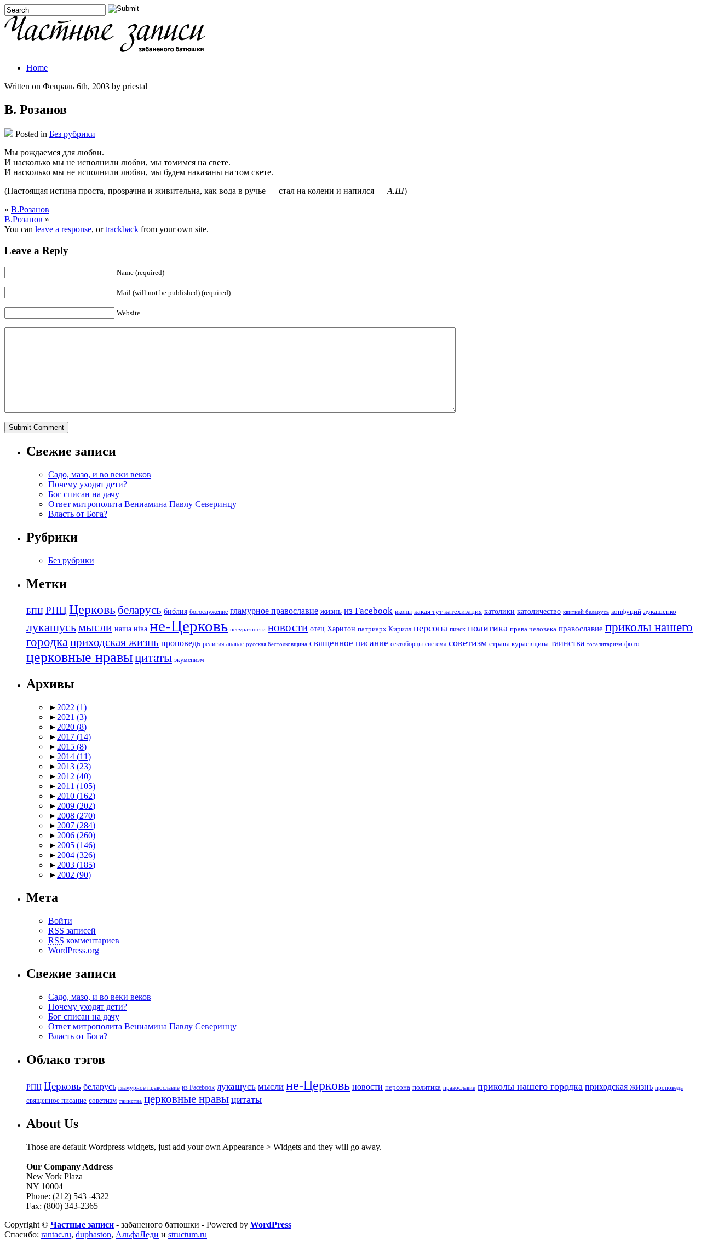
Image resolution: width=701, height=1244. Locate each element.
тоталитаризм (604, 644)
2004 (76, 855)
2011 (76, 786)
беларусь (140, 610)
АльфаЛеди (137, 1234)
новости (288, 627)
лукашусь (51, 627)
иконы (403, 611)
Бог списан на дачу (83, 494)
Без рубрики (72, 134)
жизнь (331, 610)
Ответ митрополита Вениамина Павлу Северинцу (142, 504)
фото (632, 644)
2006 (76, 835)
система (435, 644)
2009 (76, 805)
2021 (72, 717)
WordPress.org (73, 950)
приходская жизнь (114, 642)
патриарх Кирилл (384, 629)
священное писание (348, 643)
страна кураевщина (519, 644)
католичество (539, 611)
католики (499, 611)
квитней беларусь (586, 612)
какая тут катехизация (448, 611)
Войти (60, 920)
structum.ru (187, 1234)
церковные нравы (79, 657)
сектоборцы (406, 644)
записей (72, 930)
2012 (74, 776)
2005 (76, 845)
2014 (74, 756)
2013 (74, 766)
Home (37, 67)
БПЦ (34, 610)
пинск (458, 629)
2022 (72, 707)
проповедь (180, 643)
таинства (567, 643)
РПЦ (56, 610)
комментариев (83, 940)
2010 (76, 795)
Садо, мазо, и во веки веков (99, 474)
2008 (76, 815)
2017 (74, 736)
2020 (72, 727)
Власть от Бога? (77, 514)
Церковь (92, 609)
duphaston (93, 1234)
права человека (533, 629)
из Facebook (368, 611)
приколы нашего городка (530, 1086)
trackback (122, 229)
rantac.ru (56, 1234)
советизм (468, 642)
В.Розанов (30, 209)
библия (175, 611)
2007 (76, 825)
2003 (76, 864)
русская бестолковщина (276, 644)
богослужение (208, 611)
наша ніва (130, 629)
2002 (74, 874)
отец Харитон (332, 629)
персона (430, 628)
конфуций (626, 611)
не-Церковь (189, 626)
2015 (72, 746)
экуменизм (189, 660)
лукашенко (659, 611)
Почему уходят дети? (87, 484)
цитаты (153, 657)
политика (488, 628)
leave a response (63, 229)
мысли (95, 627)
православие (581, 628)
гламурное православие (274, 610)
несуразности (248, 629)
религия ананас (223, 644)
